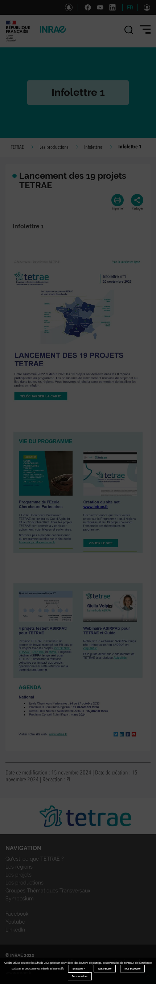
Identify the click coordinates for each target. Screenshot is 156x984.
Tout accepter (132, 968)
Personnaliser (80, 976)
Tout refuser (105, 968)
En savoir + (79, 968)
